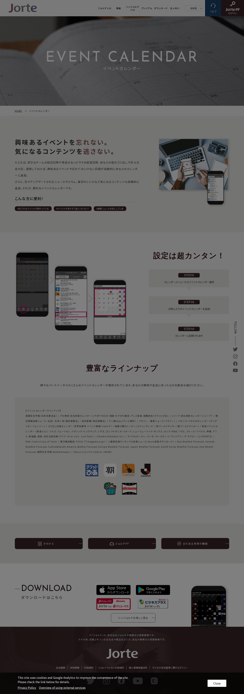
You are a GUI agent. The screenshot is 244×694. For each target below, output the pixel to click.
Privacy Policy (27, 687)
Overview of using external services (62, 687)
